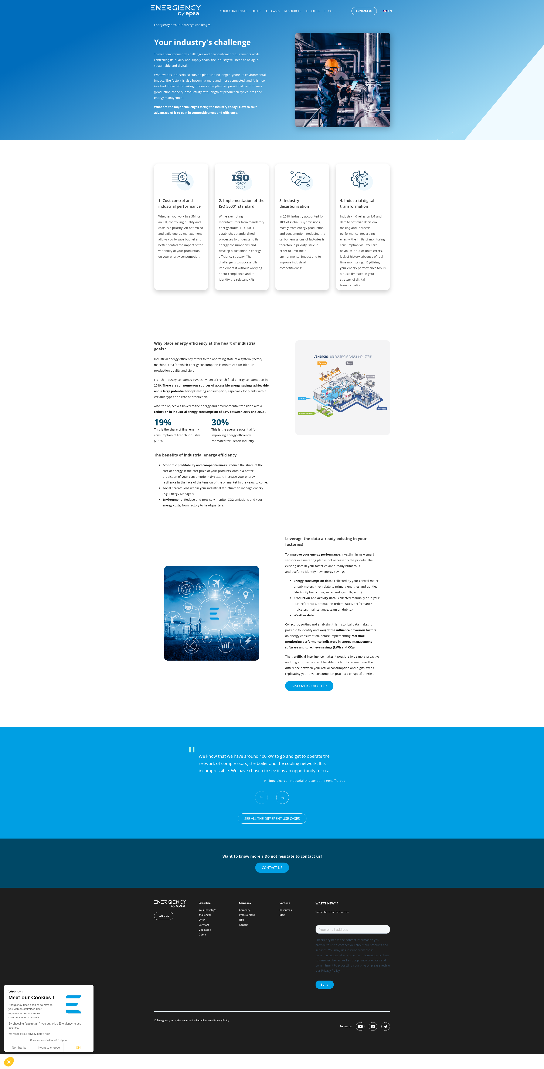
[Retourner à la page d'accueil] (176, 11)
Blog (328, 11)
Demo (202, 934)
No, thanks (19, 1047)
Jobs (241, 919)
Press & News (247, 915)
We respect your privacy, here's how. (29, 1033)
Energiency (162, 25)
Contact (243, 924)
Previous (261, 797)
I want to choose (49, 1047)
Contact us (364, 11)
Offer (256, 11)
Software (204, 924)
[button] (9, 1062)
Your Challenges (233, 11)
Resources (292, 11)
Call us (164, 916)
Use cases (272, 11)
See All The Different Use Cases (272, 818)
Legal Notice (203, 1020)
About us (313, 11)
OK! (78, 1047)
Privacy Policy (221, 1020)
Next (282, 797)
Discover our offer (309, 686)
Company (244, 910)
